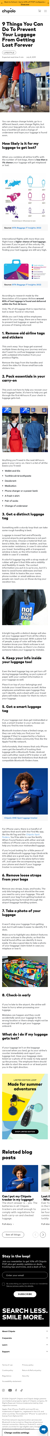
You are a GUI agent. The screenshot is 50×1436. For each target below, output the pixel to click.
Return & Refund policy (31, 1370)
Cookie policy (7, 1370)
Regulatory (6, 1376)
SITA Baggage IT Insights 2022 (26, 227)
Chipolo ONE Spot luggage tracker (20, 817)
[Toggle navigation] (45, 11)
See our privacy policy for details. (19, 1286)
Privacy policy (27, 1365)
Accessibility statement (11, 1381)
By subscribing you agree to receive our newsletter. (27, 1284)
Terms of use (7, 1365)
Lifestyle (9, 52)
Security (25, 1376)
